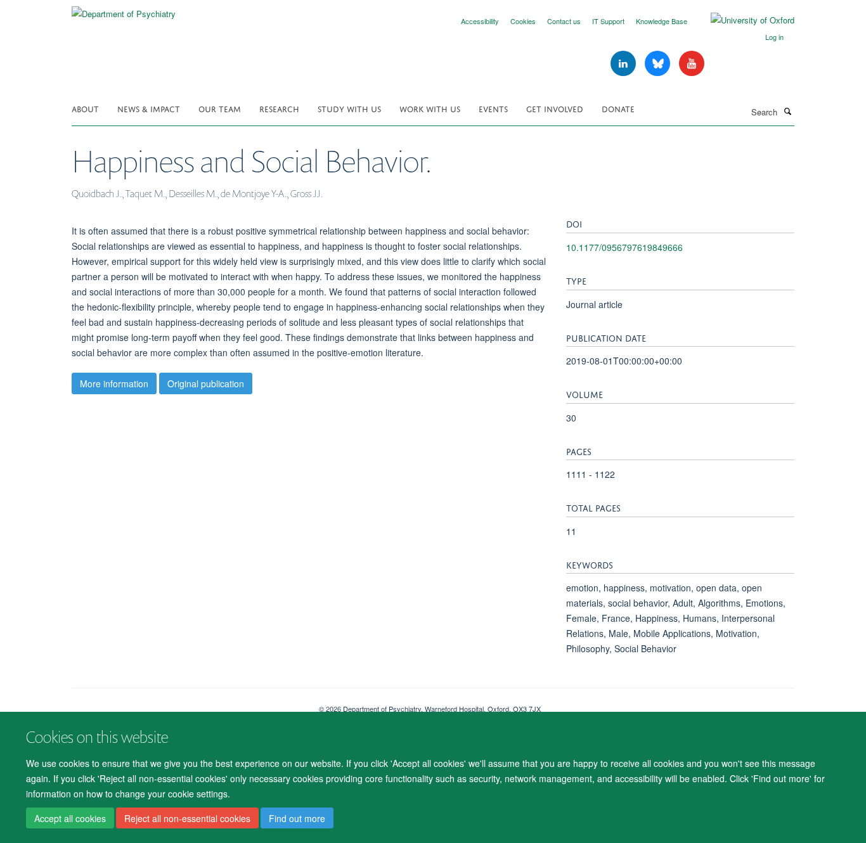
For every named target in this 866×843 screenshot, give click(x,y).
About (85, 108)
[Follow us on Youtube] (691, 64)
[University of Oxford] (743, 20)
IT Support (608, 21)
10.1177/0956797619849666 (624, 247)
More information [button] (114, 383)
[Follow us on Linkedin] (624, 64)
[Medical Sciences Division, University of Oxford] (186, 704)
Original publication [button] (205, 383)
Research (279, 108)
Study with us (349, 108)
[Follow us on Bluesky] (659, 64)
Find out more (297, 818)
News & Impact (148, 108)
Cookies (523, 21)
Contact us (564, 21)
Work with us (429, 108)
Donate (618, 108)
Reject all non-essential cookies (187, 818)
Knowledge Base (661, 21)
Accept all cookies (70, 818)
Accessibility (480, 21)
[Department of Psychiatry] (124, 9)
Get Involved (554, 108)
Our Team (219, 108)
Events (493, 108)
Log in (774, 37)
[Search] (787, 111)
